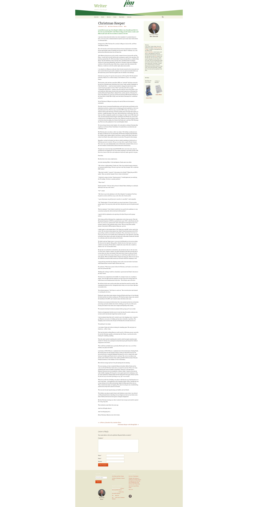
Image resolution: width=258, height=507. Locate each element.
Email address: (98, 475)
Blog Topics (121, 17)
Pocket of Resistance (149, 52)
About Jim (96, 17)
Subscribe (129, 17)
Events (115, 17)
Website (100, 461)
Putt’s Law (131, 489)
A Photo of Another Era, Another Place (109, 422)
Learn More (159, 94)
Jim (125, 26)
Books (102, 17)
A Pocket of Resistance (113, 26)
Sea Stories (120, 26)
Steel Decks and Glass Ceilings (118, 476)
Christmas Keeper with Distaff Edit (128, 424)
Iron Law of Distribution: (133, 476)
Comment (101, 438)
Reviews (109, 17)
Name (100, 455)
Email (100, 458)
